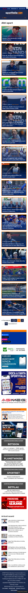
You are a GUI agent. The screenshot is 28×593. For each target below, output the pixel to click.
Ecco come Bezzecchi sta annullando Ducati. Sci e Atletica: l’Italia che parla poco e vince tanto (12, 124)
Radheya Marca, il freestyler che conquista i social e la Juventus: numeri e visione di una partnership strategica (13, 295)
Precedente (5, 320)
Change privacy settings (22, 591)
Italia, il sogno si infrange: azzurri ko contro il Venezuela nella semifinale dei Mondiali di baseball (13, 192)
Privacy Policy (20, 588)
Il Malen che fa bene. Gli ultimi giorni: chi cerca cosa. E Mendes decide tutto (17, 554)
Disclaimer (14, 590)
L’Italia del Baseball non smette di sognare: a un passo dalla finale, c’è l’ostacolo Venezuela (12, 226)
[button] (25, 18)
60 (6, 324)
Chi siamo (5, 588)
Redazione (12, 588)
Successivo (12, 324)
